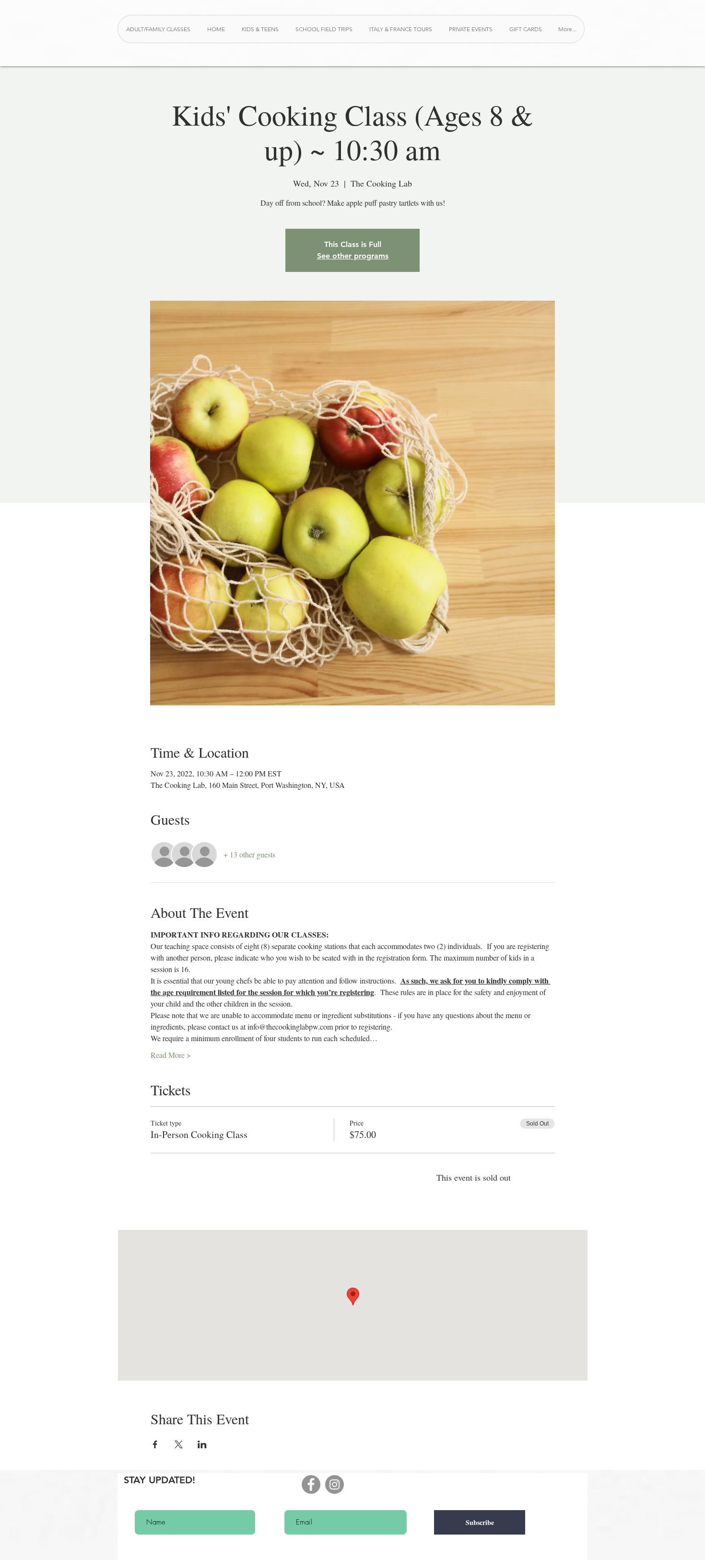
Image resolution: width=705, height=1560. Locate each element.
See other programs (352, 255)
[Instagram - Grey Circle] (334, 1484)
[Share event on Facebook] (155, 1444)
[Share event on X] (178, 1444)
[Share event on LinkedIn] (202, 1444)
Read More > (171, 1055)
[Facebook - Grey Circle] (311, 1484)
